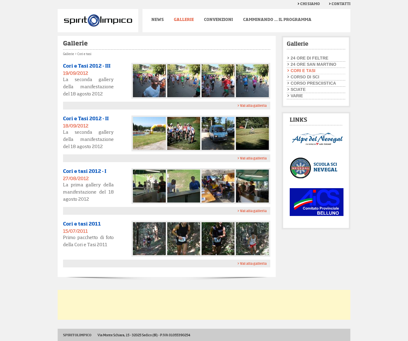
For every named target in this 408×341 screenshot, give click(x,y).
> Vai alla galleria (252, 105)
